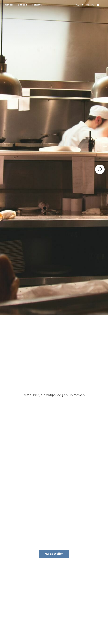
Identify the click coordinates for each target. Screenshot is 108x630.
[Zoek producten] (99, 169)
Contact (36, 4)
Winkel (8, 4)
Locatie (22, 4)
